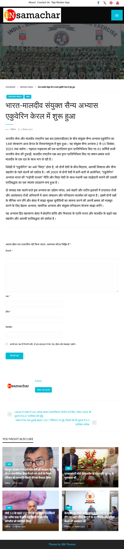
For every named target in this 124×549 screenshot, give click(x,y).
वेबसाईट (9, 327)
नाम (8, 296)
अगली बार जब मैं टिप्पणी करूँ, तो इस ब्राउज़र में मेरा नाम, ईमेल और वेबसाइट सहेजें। (43, 344)
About (32, 2)
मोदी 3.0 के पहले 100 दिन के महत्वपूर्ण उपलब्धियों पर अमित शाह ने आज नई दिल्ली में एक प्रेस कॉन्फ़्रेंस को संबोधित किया (30, 517)
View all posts (43, 390)
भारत (27, 97)
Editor (13, 129)
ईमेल (8, 312)
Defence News (26, 87)
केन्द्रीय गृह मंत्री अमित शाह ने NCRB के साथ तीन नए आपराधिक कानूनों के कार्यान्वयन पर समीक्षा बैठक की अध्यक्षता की (89, 517)
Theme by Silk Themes (62, 544)
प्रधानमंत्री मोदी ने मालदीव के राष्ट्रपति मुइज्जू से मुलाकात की (89, 475)
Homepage (10, 87)
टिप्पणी (9, 251)
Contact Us (43, 2)
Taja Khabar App (60, 2)
